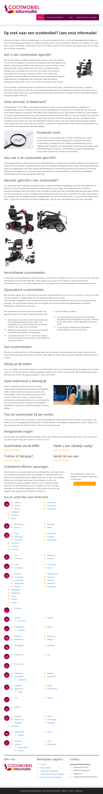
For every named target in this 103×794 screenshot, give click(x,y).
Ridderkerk (18, 673)
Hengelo (50, 580)
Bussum (17, 527)
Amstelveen (51, 505)
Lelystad (21, 630)
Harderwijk (18, 577)
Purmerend (18, 664)
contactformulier (42, 439)
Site (63, 791)
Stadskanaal (52, 689)
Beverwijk (51, 524)
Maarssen (18, 636)
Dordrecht (15, 543)
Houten (14, 599)
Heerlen (17, 586)
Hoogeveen (15, 590)
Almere (17, 509)
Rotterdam (51, 676)
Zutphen (17, 744)
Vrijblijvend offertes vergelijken (53, 774)
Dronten (14, 549)
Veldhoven (18, 723)
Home (40, 17)
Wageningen (19, 732)
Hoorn (13, 596)
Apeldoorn (15, 512)
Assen (13, 518)
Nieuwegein (19, 645)
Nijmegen (51, 645)
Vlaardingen (52, 719)
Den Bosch (18, 537)
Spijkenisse (18, 689)
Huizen (14, 602)
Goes (16, 564)
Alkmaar (17, 502)
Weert (49, 732)
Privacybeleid (46, 768)
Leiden (50, 627)
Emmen (50, 558)
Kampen (17, 618)
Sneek (49, 685)
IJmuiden (17, 608)
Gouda (49, 568)
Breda (49, 527)
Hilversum (51, 583)
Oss (48, 655)
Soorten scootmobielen (55, 17)
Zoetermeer (22, 747)
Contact (44, 764)
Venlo (49, 716)
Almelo (17, 505)
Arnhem (14, 515)
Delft (16, 533)
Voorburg (15, 726)
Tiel (15, 698)
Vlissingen (51, 723)
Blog (70, 17)
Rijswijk (50, 673)
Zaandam (18, 741)
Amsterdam (51, 509)
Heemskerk (18, 580)
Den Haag (18, 540)
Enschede (18, 558)
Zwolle (20, 751)
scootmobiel (32, 71)
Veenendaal (19, 719)
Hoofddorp (51, 586)
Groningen (18, 568)
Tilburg (50, 698)
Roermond (22, 680)
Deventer (51, 537)
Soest (20, 692)
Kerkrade (21, 621)
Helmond (50, 577)
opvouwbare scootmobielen (73, 295)
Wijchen (21, 735)
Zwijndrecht (52, 744)
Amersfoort (51, 502)
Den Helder (51, 533)
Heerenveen (19, 583)
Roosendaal (18, 676)
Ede (15, 555)
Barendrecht (19, 524)
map (65, 791)
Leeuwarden (19, 627)
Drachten (15, 546)
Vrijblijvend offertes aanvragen (86, 17)
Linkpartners (78, 791)
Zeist (49, 741)
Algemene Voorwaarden (50, 771)
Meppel (50, 639)
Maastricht (51, 636)
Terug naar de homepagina (51, 777)
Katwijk (50, 618)
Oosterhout (18, 655)
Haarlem (17, 574)
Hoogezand (15, 593)
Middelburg (18, 639)
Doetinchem (52, 540)
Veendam (18, 716)
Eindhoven (51, 555)
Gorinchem (51, 564)
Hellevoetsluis (52, 574)
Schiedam (18, 685)
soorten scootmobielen (76, 278)
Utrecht (17, 707)
